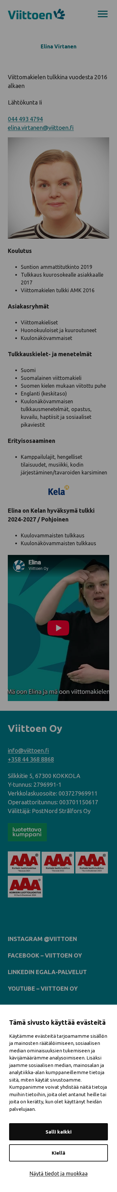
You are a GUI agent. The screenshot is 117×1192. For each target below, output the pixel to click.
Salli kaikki (59, 1132)
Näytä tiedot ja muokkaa (59, 1173)
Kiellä (58, 1153)
